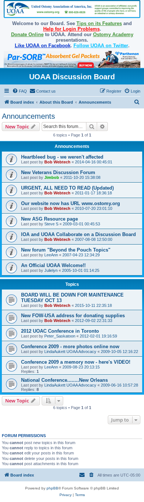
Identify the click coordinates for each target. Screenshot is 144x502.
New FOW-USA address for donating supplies (73, 315)
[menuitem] (19, 91)
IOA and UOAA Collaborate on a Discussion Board (78, 234)
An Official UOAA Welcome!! (53, 265)
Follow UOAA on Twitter (100, 45)
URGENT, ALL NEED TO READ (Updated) (67, 188)
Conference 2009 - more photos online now (70, 346)
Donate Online (27, 34)
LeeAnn (51, 255)
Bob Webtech (57, 162)
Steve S (51, 224)
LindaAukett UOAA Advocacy (70, 351)
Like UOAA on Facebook (43, 45)
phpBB (52, 488)
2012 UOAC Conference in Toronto (60, 331)
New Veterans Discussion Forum (58, 172)
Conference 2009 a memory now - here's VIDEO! (75, 362)
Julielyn (51, 270)
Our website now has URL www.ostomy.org (70, 203)
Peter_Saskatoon (59, 336)
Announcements (28, 116)
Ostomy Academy (113, 34)
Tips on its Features (99, 23)
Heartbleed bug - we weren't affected (62, 157)
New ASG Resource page (49, 219)
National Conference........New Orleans (64, 380)
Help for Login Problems (71, 29)
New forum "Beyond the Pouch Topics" (65, 250)
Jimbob (51, 177)
